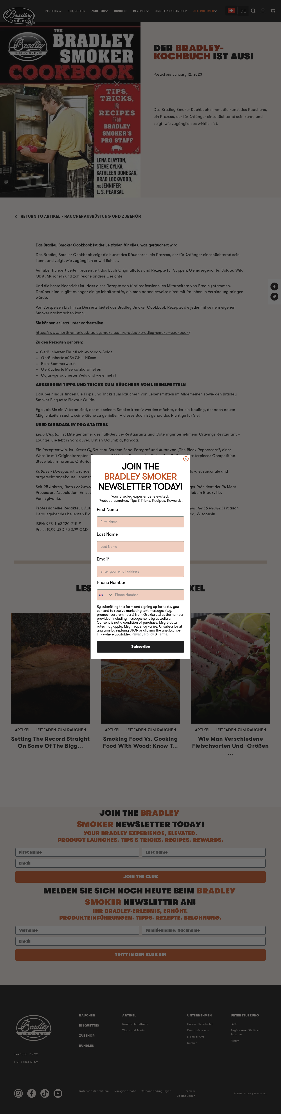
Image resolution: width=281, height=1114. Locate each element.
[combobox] (105, 595)
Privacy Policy (143, 634)
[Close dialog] (186, 459)
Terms (162, 634)
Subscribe (140, 647)
